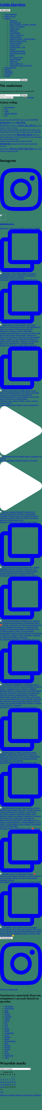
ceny (6, 109)
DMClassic (14, 31)
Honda (6, 1029)
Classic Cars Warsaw (17, 27)
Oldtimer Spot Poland (17, 51)
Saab (6, 1051)
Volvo (6, 1058)
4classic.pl (13, 20)
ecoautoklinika (15, 33)
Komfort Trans (15, 45)
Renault (7, 1049)
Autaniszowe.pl (15, 22)
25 (3, 1087)
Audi (6, 1010)
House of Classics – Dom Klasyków (22, 39)
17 (1, 1085)
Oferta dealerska (10, 68)
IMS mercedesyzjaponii (18, 41)
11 (3, 1082)
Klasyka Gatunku (16, 43)
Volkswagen (8, 1056)
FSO (6, 1027)
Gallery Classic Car (16, 35)
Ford (6, 1025)
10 (1, 1082)
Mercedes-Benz (10, 1041)
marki (6, 111)
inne (6, 115)
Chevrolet (7, 1017)
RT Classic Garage (16, 57)
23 (15, 1085)
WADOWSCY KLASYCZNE (21, 66)
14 (10, 1082)
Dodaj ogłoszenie (10, 14)
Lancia (6, 1035)
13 (8, 1082)
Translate (31, 97)
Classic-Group (15, 29)
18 (3, 1085)
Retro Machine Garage (18, 53)
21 (10, 1085)
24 (1, 1087)
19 (6, 1085)
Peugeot (7, 1045)
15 (12, 1082)
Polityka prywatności (7, 1095)
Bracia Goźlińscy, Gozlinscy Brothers (23, 25)
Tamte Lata (14, 61)
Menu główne (5, 10)
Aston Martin (9, 1008)
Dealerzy (7, 18)
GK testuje (8, 74)
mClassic (13, 49)
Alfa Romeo (8, 1006)
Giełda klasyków (12, 4)
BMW (6, 1012)
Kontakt (7, 76)
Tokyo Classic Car (16, 63)
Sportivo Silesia (15, 59)
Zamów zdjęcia (9, 16)
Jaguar (6, 1031)
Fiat (5, 1023)
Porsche (7, 1047)
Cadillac (7, 1015)
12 (6, 1082)
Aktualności (8, 72)
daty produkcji (9, 107)
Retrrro (12, 55)
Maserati (7, 1037)
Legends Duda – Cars (17, 47)
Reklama (7, 70)
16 (15, 1082)
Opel (6, 1043)
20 (8, 1085)
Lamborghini (9, 1033)
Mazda (6, 1039)
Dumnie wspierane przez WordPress (28, 1095)
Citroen (7, 1019)
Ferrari (6, 1021)
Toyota (6, 1054)
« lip (1, 1092)
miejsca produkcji (10, 113)
